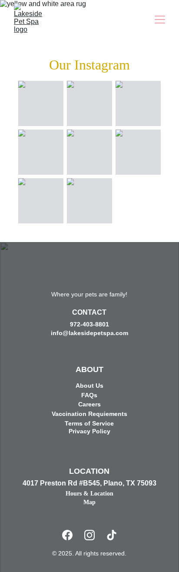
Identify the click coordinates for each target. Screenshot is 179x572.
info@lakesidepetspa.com (89, 332)
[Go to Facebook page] (67, 535)
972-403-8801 (89, 324)
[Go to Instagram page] (89, 535)
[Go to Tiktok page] (111, 535)
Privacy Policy (89, 431)
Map (89, 502)
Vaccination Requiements (89, 413)
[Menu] (160, 19)
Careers (89, 404)
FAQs (89, 395)
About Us (89, 385)
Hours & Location (89, 493)
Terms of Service (89, 423)
